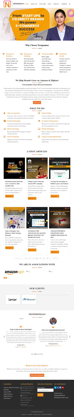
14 (40, 258)
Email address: (41, 387)
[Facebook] (58, 387)
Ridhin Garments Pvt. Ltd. (23, 345)
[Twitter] (55, 387)
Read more (9, 196)
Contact (30, 414)
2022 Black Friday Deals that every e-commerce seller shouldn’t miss (14, 183)
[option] (21, 332)
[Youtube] (63, 387)
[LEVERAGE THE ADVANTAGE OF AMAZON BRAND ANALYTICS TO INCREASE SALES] (37, 227)
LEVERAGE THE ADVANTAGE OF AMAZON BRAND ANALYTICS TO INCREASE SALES (37, 234)
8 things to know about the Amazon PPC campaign (36, 182)
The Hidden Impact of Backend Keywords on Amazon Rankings (27, 390)
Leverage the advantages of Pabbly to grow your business (59, 182)
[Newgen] (14, 4)
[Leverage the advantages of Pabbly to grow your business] (59, 178)
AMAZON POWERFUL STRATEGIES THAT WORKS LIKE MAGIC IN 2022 (59, 234)
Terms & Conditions (47, 414)
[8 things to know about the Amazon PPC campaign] (37, 178)
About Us (24, 414)
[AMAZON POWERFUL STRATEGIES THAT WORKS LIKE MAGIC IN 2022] (59, 227)
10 (25, 258)
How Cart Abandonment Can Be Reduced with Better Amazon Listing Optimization (26, 400)
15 (43, 258)
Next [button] (69, 337)
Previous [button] (4, 337)
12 (33, 258)
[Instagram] (60, 387)
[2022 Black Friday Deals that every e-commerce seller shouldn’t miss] (14, 178)
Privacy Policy (37, 414)
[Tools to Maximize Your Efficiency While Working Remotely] (14, 227)
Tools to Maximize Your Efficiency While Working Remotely (13, 233)
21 (54, 258)
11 (29, 258)
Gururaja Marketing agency (55, 341)
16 (47, 258)
